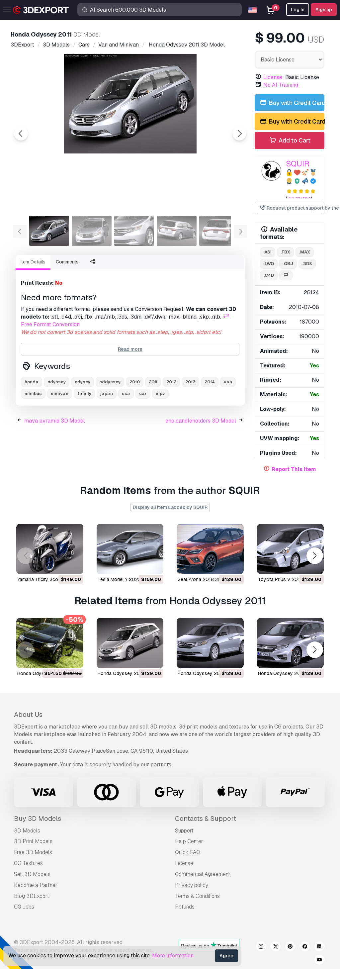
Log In (297, 10)
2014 (210, 382)
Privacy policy (191, 885)
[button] (314, 555)
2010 (134, 382)
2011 (153, 382)
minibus (33, 393)
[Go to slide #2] (92, 231)
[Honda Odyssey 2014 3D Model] (130, 643)
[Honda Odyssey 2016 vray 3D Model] (210, 643)
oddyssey (110, 382)
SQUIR (297, 163)
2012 (171, 382)
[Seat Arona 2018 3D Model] (210, 549)
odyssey (56, 382)
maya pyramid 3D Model (54, 420)
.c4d (269, 275)
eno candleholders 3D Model (200, 420)
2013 (190, 382)
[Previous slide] (21, 134)
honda (32, 382)
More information (173, 955)
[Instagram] (261, 947)
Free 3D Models (33, 852)
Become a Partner (35, 885)
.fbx (285, 252)
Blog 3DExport (31, 896)
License (184, 863)
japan (106, 393)
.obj (288, 263)
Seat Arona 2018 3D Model (206, 579)
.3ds (307, 263)
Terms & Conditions (197, 896)
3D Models (27, 830)
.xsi (268, 252)
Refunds (185, 906)
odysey (82, 382)
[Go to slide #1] (49, 231)
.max (304, 252)
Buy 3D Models (37, 818)
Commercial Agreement (202, 874)
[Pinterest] (290, 947)
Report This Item (294, 469)
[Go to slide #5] (219, 231)
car (143, 393)
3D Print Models (33, 841)
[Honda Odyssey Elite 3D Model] (49, 643)
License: (273, 77)
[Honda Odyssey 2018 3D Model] (290, 643)
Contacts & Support (205, 818)
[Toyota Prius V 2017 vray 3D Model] (290, 549)
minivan (59, 393)
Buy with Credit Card (295, 103)
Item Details (33, 262)
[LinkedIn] (319, 947)
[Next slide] (239, 134)
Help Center (189, 841)
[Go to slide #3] (134, 231)
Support (184, 830)
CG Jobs (24, 906)
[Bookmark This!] (74, 564)
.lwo (269, 263)
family (84, 393)
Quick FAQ (187, 852)
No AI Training (280, 84)
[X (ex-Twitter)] (275, 947)
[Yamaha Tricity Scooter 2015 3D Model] (49, 549)
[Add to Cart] (60, 564)
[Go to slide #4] (177, 231)
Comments (67, 262)
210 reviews (299, 198)
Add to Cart (293, 140)
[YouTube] (319, 960)
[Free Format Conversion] (286, 275)
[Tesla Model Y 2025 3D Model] (130, 549)
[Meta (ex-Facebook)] (304, 947)
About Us (28, 714)
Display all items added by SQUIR (170, 507)
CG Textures (28, 863)
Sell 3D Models (32, 874)
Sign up (323, 10)
